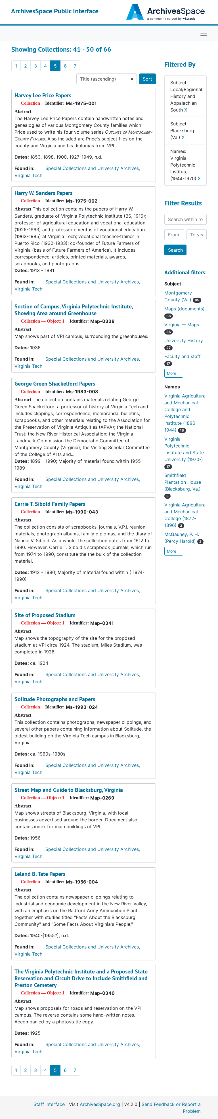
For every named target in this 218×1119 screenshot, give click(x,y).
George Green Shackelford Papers (54, 383)
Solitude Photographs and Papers (54, 699)
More (172, 373)
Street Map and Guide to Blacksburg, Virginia (68, 790)
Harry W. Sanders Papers (43, 193)
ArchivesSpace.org (100, 1104)
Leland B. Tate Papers (39, 874)
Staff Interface (49, 1104)
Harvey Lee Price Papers (42, 95)
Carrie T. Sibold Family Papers (49, 504)
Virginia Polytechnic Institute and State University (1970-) (184, 452)
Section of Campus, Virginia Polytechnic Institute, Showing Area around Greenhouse (73, 310)
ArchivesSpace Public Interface (54, 11)
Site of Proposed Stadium (45, 615)
